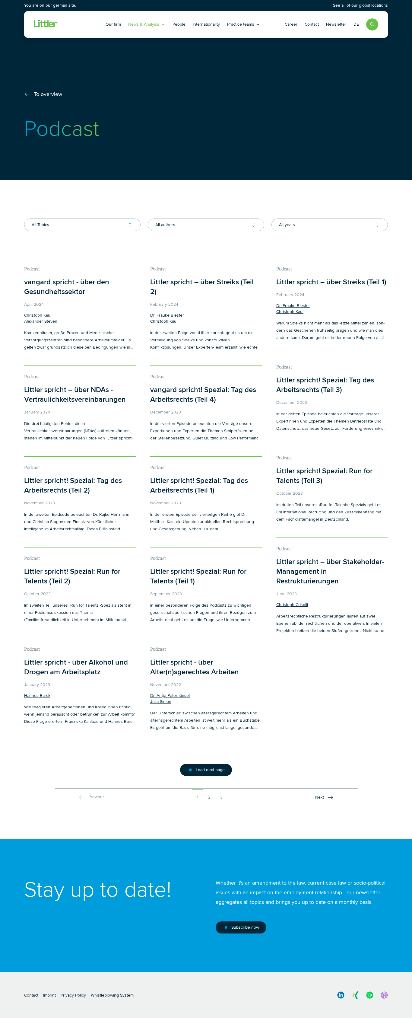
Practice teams (240, 24)
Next (319, 797)
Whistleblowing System (112, 995)
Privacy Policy (73, 995)
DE (356, 24)
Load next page (210, 769)
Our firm (113, 24)
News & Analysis (143, 24)
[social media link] (340, 995)
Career (291, 24)
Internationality (206, 24)
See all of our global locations (360, 5)
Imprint (49, 995)
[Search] (372, 24)
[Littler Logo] (68, 24)
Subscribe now (245, 927)
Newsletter (336, 24)
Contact (312, 24)
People (179, 24)
